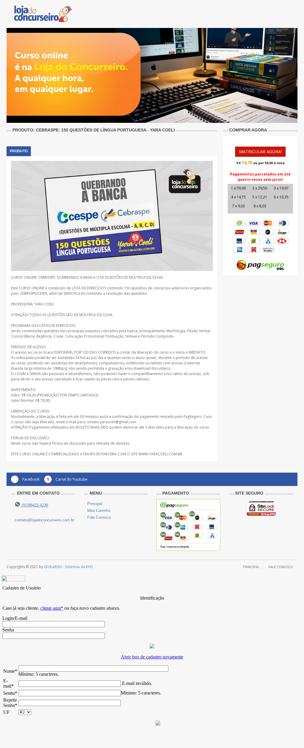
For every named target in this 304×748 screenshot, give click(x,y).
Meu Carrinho (98, 510)
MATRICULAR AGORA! (260, 151)
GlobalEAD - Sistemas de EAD (68, 566)
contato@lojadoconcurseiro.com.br (44, 520)
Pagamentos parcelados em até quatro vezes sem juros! (260, 177)
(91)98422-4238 (34, 505)
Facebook (31, 479)
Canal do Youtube (72, 479)
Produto (19, 151)
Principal (94, 503)
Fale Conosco (99, 517)
